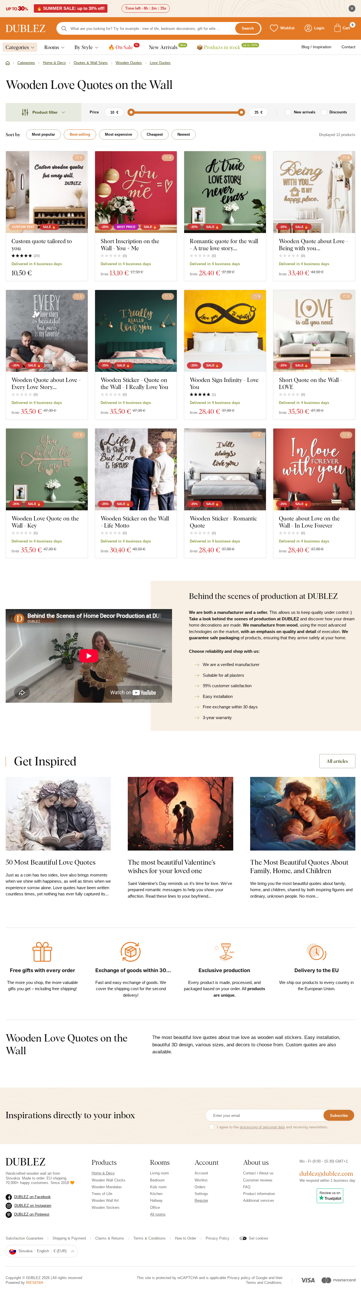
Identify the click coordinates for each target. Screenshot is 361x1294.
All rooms (158, 1214)
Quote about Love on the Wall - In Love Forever (309, 522)
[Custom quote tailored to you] (47, 192)
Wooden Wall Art (105, 1200)
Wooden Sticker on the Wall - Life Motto (135, 522)
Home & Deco (103, 1173)
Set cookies (258, 1238)
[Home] (8, 63)
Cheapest (155, 134)
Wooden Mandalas (107, 1187)
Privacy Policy (217, 1238)
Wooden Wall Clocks (109, 1180)
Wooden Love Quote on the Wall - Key (45, 522)
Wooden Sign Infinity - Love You (224, 383)
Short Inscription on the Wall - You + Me (130, 245)
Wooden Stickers (106, 1207)
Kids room (158, 1187)
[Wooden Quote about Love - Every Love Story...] (47, 331)
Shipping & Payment (69, 1238)
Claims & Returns (109, 1238)
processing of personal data (262, 1127)
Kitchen (156, 1194)
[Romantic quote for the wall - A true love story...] (225, 192)
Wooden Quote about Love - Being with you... (313, 245)
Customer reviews (257, 1180)
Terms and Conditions (263, 1282)
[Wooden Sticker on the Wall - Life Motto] (136, 469)
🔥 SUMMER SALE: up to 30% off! (71, 8)
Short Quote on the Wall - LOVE (310, 383)
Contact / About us (258, 1173)
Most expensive (118, 134)
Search (248, 29)
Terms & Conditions (149, 1238)
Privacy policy (238, 1278)
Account (201, 1173)
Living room (159, 1173)
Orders (200, 1187)
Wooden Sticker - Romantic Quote (223, 522)
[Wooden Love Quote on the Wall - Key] (47, 469)
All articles (337, 761)
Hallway (156, 1200)
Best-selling (80, 134)
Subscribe (339, 1115)
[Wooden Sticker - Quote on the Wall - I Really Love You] (136, 331)
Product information (259, 1194)
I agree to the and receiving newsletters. (273, 1127)
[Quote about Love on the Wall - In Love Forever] (314, 469)
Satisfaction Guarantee (24, 1238)
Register (201, 1200)
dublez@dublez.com (326, 1173)
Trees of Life (102, 1194)
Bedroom (157, 1180)
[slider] (131, 112)
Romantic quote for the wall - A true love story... (224, 245)
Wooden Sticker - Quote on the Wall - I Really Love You (134, 383)
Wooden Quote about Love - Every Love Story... (46, 383)
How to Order (185, 1238)
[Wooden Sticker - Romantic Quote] (225, 469)
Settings (201, 1194)
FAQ (246, 1187)
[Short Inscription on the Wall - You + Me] (136, 192)
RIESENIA (34, 1282)
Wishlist (201, 1180)
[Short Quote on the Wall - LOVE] (314, 331)
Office (155, 1207)
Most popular (43, 134)
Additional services (258, 1200)
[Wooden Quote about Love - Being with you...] (314, 192)
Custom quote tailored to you (42, 245)
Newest (183, 134)
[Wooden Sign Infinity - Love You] (225, 331)
